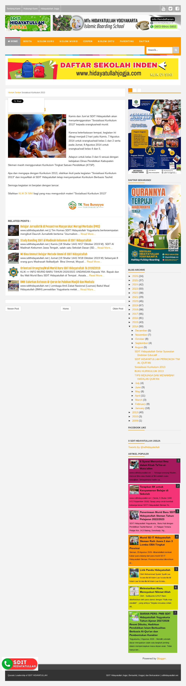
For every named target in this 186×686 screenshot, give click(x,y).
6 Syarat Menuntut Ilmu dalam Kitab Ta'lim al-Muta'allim (154, 465)
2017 (135, 313)
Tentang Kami (13, 8)
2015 (135, 322)
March (139, 399)
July (137, 383)
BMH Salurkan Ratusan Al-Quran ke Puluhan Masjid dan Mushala (57, 282)
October (140, 338)
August (139, 347)
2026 (135, 276)
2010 (135, 416)
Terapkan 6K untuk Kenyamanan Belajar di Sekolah (154, 490)
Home (14, 41)
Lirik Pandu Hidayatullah (155, 570)
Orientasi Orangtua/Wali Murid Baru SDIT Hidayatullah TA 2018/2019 (60, 268)
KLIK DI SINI (26, 193)
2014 (135, 326)
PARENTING (127, 41)
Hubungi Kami (30, 8)
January (140, 408)
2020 (135, 301)
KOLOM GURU (45, 41)
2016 (135, 318)
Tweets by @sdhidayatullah (144, 447)
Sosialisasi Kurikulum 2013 (150, 366)
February (140, 403)
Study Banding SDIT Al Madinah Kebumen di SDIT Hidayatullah (55, 240)
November (141, 334)
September (142, 343)
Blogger (161, 658)
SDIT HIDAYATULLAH (37, 675)
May (138, 391)
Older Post (118, 308)
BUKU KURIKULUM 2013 (149, 371)
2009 (135, 420)
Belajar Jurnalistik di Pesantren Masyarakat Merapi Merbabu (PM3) (60, 226)
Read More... (88, 233)
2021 (135, 297)
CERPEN (87, 41)
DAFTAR (144, 41)
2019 (135, 305)
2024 (135, 284)
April (138, 395)
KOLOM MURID (68, 41)
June (138, 387)
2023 (135, 288)
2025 (135, 280)
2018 (135, 309)
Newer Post (13, 308)
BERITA (27, 41)
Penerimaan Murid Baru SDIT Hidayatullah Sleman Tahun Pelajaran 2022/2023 (157, 516)
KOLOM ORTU (106, 41)
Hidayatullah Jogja (50, 8)
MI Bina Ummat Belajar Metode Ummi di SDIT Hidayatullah (53, 254)
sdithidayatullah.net (169, 675)
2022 (135, 292)
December (141, 330)
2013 (135, 412)
